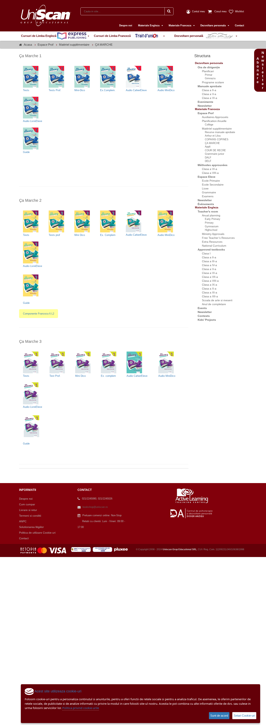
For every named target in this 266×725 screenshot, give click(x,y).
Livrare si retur (28, 510)
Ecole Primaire (208, 180)
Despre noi (125, 25)
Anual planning (208, 215)
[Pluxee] (122, 549)
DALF (205, 157)
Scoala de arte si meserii (214, 300)
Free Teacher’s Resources (216, 237)
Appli (205, 146)
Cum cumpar (27, 504)
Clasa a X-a (206, 288)
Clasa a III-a (207, 261)
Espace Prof (45, 44)
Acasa (28, 44)
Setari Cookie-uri (244, 715)
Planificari (205, 71)
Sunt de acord (219, 715)
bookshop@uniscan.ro (95, 507)
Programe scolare (210, 82)
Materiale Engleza (149, 25)
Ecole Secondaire (210, 184)
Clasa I (204, 253)
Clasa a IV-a (207, 265)
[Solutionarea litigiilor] (103, 549)
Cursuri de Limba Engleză (39, 35)
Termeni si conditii (30, 515)
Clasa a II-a (206, 90)
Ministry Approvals (210, 233)
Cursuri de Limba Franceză (112, 35)
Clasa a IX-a (207, 284)
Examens (205, 196)
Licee (203, 188)
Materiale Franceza (180, 25)
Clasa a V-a (206, 94)
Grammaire (206, 192)
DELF (205, 161)
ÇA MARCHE (104, 44)
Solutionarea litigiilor (31, 527)
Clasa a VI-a (207, 98)
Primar (206, 74)
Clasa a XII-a (207, 296)
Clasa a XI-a (207, 292)
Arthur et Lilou (210, 135)
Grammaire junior (212, 153)
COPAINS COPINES (214, 139)
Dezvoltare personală (189, 35)
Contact (239, 25)
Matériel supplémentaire (74, 44)
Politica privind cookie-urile (80, 708)
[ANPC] (82, 549)
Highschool (208, 229)
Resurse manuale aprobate (217, 132)
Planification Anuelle (211, 121)
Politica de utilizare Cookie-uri (37, 532)
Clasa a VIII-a (208, 172)
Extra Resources (209, 241)
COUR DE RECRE (213, 150)
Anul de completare (211, 304)
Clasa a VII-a (207, 276)
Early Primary (210, 219)
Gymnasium (209, 226)
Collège (206, 124)
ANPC (22, 521)
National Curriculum (211, 245)
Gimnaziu (208, 78)
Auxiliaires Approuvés (212, 117)
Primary (207, 222)
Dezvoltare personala (213, 25)
